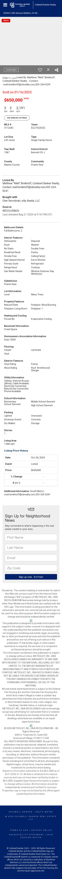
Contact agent (11, 70)
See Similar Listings (17, 118)
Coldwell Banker (21, 812)
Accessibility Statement (26, 835)
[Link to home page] (21, 5)
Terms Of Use (19, 830)
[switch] (40, 70)
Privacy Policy (41, 830)
